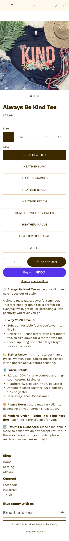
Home (7, 462)
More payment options (34, 281)
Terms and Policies (34, 531)
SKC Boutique (27, 524)
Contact (9, 471)
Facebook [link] (10, 485)
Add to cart (49, 262)
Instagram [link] (10, 489)
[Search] (12, 5)
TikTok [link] (7, 494)
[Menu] (4, 5)
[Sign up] (62, 512)
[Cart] (65, 5)
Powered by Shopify (47, 524)
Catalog (8, 467)
